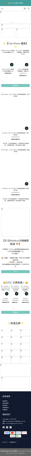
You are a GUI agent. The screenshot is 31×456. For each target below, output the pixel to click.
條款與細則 (6, 403)
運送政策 (5, 405)
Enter (15, 271)
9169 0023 (13, 419)
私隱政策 (5, 409)
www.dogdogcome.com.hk (14, 423)
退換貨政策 (6, 407)
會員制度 (5, 401)
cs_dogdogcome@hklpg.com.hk (15, 421)
